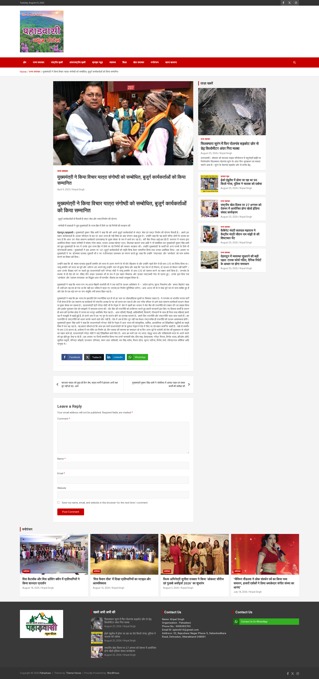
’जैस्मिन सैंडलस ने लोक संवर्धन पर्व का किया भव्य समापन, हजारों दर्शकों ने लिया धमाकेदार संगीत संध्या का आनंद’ (264, 583)
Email (61, 473)
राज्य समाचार (38, 62)
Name (61, 458)
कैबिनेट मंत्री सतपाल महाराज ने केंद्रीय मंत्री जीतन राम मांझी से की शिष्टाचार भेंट (240, 234)
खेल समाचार (138, 62)
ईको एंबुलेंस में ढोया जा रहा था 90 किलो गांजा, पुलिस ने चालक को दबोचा (241, 182)
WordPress (113, 673)
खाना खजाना (171, 62)
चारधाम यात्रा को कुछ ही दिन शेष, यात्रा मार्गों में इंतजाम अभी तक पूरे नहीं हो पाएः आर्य (89, 384)
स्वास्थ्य (112, 62)
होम (24, 62)
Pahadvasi (45, 673)
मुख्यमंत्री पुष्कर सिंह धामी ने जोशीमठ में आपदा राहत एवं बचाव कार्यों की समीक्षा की (158, 384)
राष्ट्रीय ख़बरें (57, 62)
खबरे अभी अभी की (104, 612)
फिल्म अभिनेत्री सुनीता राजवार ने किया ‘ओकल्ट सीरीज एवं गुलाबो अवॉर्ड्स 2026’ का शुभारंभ (193, 581)
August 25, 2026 (209, 153)
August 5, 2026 (171, 588)
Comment (63, 418)
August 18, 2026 (31, 588)
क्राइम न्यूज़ (97, 62)
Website (61, 488)
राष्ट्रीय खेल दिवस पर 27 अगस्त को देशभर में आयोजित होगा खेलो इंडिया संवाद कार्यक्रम (241, 208)
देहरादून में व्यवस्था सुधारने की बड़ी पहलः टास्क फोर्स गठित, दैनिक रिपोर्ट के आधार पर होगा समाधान (241, 260)
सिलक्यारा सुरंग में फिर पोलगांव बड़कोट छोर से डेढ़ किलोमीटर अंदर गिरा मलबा (128, 621)
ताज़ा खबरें (207, 83)
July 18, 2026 (240, 592)
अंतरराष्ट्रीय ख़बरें (77, 62)
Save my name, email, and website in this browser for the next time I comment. (105, 502)
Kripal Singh (78, 189)
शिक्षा (124, 62)
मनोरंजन (155, 62)
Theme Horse (73, 673)
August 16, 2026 (101, 588)
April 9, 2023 (63, 189)
